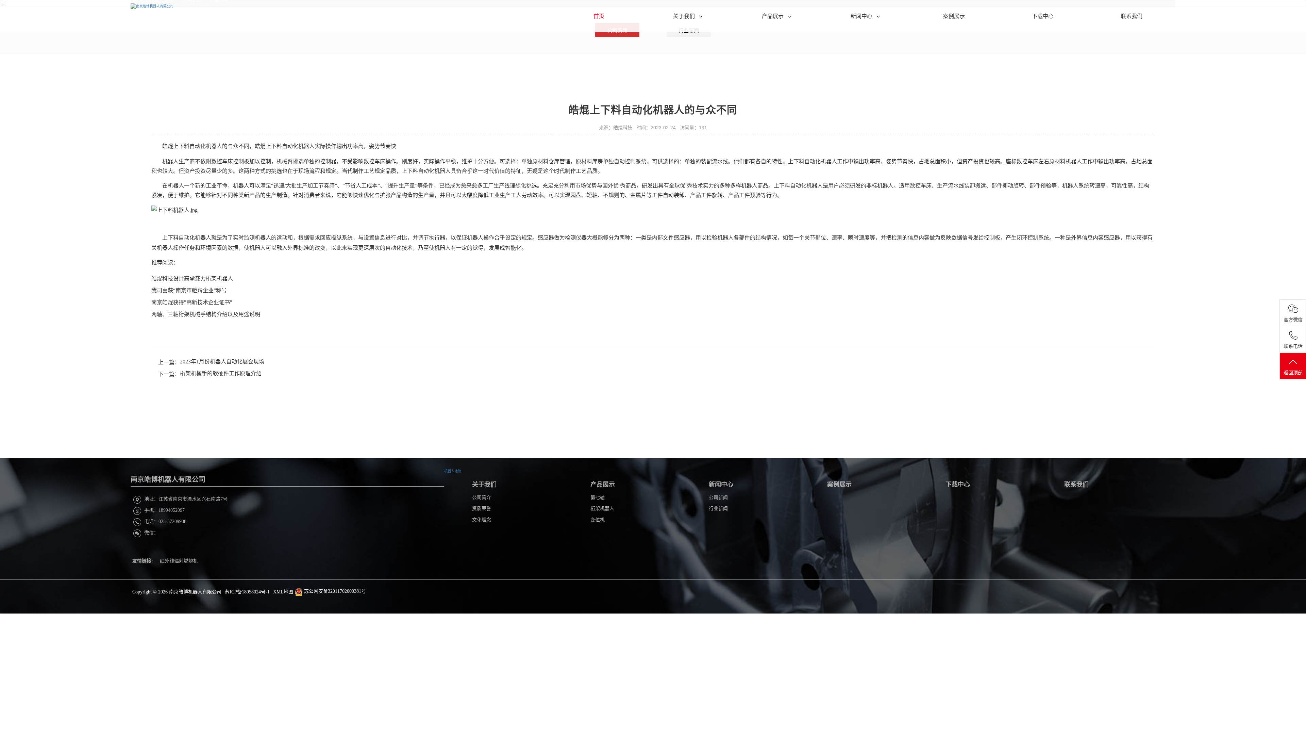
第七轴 (597, 497)
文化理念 (481, 519)
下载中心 (1043, 16)
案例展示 (954, 16)
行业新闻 (718, 508)
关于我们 (684, 16)
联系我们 (1131, 16)
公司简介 (481, 497)
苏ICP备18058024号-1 (247, 591)
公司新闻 (718, 497)
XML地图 (283, 591)
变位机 (597, 519)
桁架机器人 (602, 508)
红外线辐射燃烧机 (179, 561)
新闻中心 (862, 16)
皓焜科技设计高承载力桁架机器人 (192, 278)
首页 (598, 16)
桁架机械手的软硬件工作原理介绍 (221, 373)
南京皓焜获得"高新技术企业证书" (192, 302)
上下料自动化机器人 (197, 146)
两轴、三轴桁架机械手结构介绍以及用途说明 (206, 314)
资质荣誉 (481, 508)
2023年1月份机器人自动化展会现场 (222, 361)
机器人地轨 (452, 471)
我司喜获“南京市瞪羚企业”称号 (189, 290)
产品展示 (773, 16)
